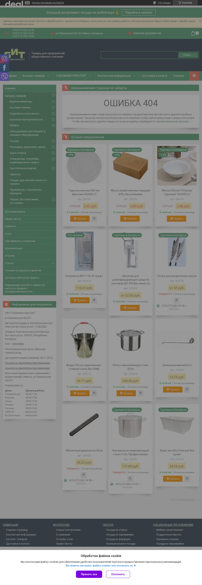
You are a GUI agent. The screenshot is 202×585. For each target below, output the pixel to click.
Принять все (89, 574)
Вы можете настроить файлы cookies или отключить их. (100, 565)
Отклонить (118, 574)
